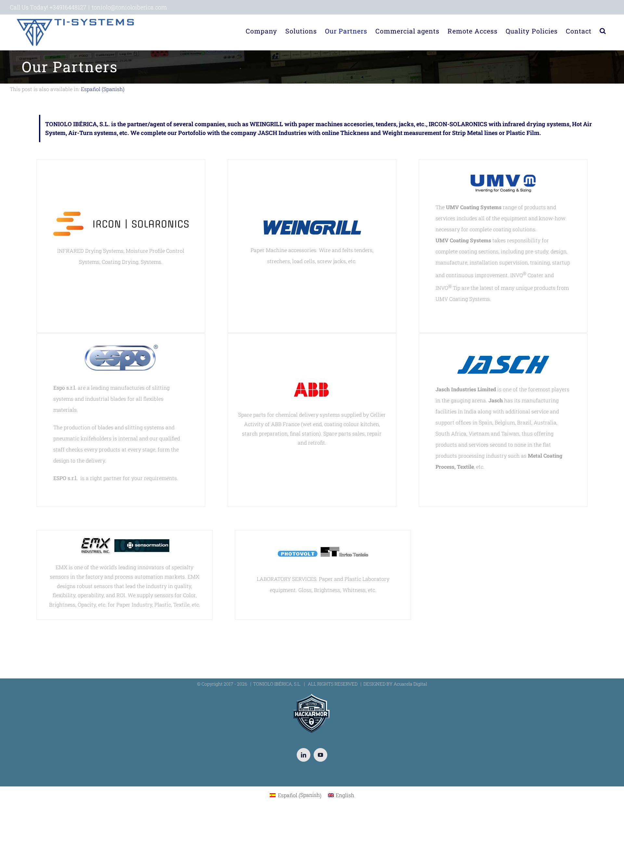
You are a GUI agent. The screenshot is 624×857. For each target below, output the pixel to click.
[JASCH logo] (503, 360)
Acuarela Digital (410, 684)
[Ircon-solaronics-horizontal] (120, 217)
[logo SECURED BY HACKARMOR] (312, 695)
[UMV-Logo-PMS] (503, 180)
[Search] (603, 31)
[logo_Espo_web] (121, 348)
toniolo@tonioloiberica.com (129, 7)
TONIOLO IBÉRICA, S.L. (277, 684)
